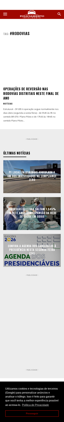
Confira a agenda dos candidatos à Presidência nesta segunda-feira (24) (32, 250)
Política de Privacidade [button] (35, 405)
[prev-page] (49, 166)
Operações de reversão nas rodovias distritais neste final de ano (31, 93)
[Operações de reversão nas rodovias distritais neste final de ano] (32, 63)
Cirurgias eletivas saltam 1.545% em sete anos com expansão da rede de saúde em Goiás (32, 213)
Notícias (8, 104)
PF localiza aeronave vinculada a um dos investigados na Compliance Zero (32, 176)
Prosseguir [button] (32, 413)
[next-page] (55, 166)
